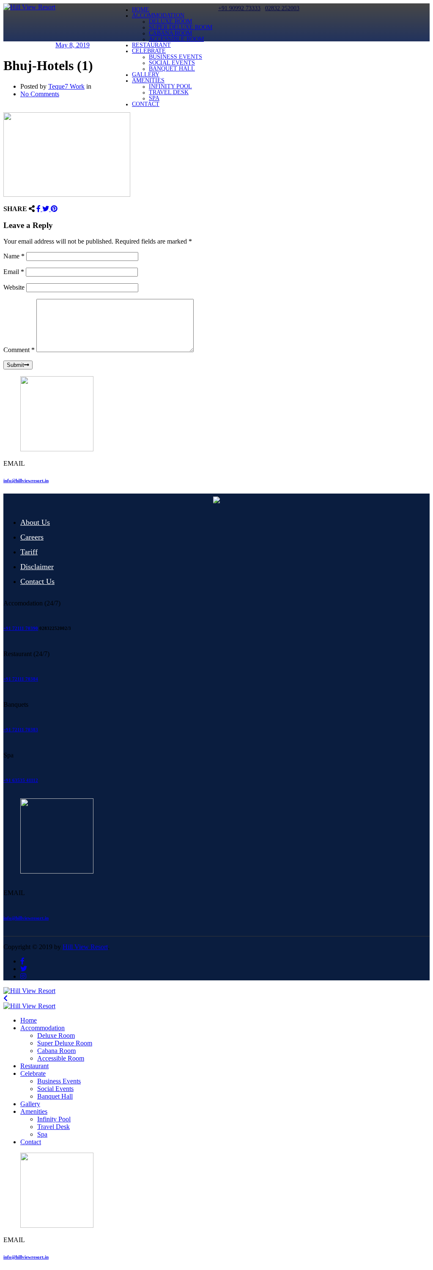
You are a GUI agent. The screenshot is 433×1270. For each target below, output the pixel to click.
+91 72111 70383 (20, 729)
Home (140, 9)
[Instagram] (23, 976)
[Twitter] (46, 208)
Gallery (145, 74)
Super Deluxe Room (180, 27)
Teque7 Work (66, 86)
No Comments (39, 94)
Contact (145, 104)
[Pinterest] (54, 208)
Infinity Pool (170, 86)
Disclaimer (37, 566)
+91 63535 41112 (20, 780)
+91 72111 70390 (20, 628)
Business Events (175, 57)
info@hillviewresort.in (26, 480)
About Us (35, 522)
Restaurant (151, 45)
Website (14, 287)
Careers (32, 537)
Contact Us (37, 581)
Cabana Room (170, 33)
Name (14, 256)
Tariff (29, 552)
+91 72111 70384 (20, 678)
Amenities (148, 80)
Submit (15, 365)
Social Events (172, 63)
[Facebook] (39, 208)
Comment (19, 349)
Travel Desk (169, 92)
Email (13, 271)
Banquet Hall (172, 68)
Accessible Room (176, 39)
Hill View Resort (85, 946)
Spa (154, 98)
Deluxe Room (170, 21)
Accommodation (158, 15)
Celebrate (149, 51)
